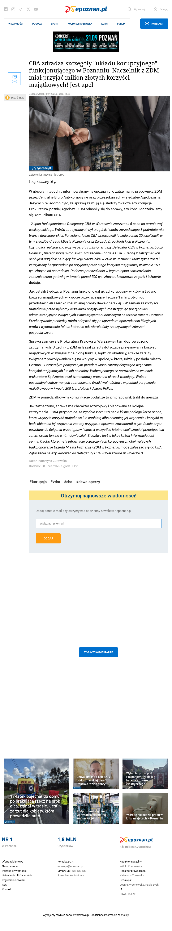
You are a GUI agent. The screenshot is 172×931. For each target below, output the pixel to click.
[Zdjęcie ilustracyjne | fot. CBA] (98, 133)
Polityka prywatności (14, 870)
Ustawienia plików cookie (17, 875)
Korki (104, 24)
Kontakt (157, 23)
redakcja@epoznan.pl (70, 866)
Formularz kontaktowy (70, 875)
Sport (55, 24)
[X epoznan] (28, 9)
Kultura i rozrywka (80, 24)
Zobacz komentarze (98, 652)
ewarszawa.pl (81, 915)
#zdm (55, 481)
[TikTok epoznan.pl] (21, 9)
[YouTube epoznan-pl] (36, 9)
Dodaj (48, 538)
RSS (4, 884)
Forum (121, 24)
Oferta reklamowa (12, 861)
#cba (68, 481)
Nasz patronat (10, 866)
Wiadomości (15, 24)
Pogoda (37, 24)
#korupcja (38, 481)
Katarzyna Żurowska (52, 461)
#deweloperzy (88, 481)
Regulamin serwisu (13, 880)
